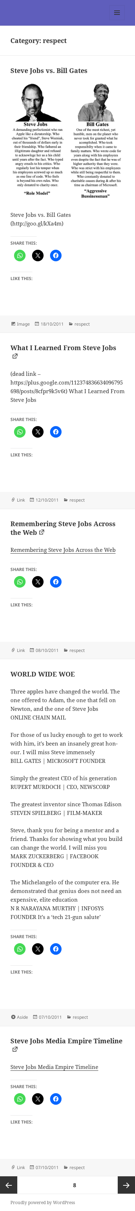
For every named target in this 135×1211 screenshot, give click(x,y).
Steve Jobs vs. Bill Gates (48, 70)
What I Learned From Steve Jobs (63, 347)
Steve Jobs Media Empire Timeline (54, 1066)
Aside (22, 1017)
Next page (126, 1185)
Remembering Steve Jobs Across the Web (63, 549)
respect (82, 324)
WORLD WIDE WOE (42, 674)
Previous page (8, 1185)
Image (23, 324)
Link (21, 500)
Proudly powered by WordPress (42, 1202)
